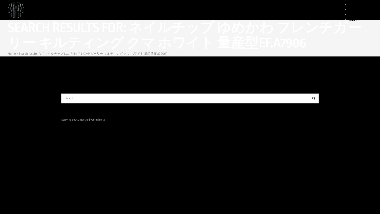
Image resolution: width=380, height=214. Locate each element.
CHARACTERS (358, 5)
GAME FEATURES (360, 9)
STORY (353, 14)
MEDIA (353, 19)
